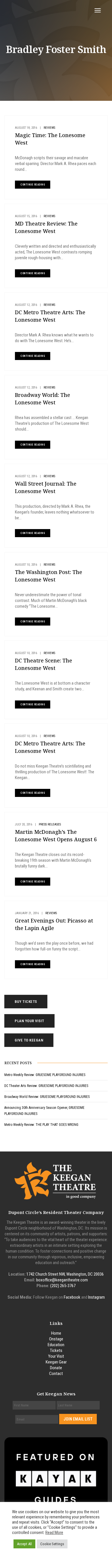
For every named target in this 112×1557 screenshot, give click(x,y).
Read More (54, 1532)
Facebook (72, 1297)
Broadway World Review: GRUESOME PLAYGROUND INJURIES (47, 1097)
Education (56, 1344)
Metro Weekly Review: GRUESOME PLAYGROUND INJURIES (44, 1075)
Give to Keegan (29, 1040)
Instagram (96, 1297)
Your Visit (56, 1356)
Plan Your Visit (29, 1021)
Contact (56, 1373)
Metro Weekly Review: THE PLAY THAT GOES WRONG (41, 1125)
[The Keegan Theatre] (46, 10)
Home (56, 1333)
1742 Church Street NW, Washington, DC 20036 (65, 1274)
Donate (56, 1367)
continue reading (32, 184)
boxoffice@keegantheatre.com (62, 1280)
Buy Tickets (26, 1001)
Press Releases (50, 824)
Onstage (56, 1339)
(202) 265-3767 (63, 1285)
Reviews (49, 128)
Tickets (56, 1350)
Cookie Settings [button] (52, 1544)
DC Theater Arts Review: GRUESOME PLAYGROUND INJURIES (46, 1086)
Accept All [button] (24, 1544)
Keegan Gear (56, 1362)
